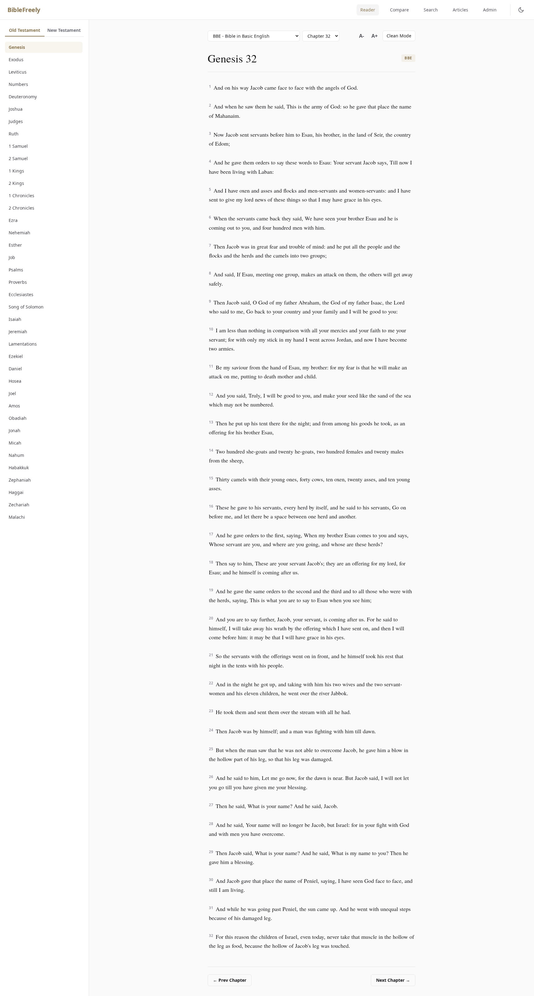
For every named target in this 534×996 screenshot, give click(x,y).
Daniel (15, 369)
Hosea (15, 381)
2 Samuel (18, 158)
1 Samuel (18, 146)
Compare (399, 10)
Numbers (18, 84)
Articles (460, 10)
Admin (490, 10)
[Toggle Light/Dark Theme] (521, 9)
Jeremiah (18, 331)
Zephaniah (20, 480)
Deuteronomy (23, 97)
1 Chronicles (21, 195)
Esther (15, 245)
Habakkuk (19, 467)
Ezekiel (16, 356)
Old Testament (24, 30)
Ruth (14, 134)
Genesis (17, 47)
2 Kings (16, 183)
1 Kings (16, 171)
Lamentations (23, 344)
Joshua (16, 109)
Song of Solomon (26, 307)
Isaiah (15, 319)
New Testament (64, 30)
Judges (16, 121)
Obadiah (18, 418)
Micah (15, 443)
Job (12, 257)
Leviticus (18, 72)
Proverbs (18, 282)
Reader (367, 10)
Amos (14, 406)
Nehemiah (19, 233)
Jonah (14, 430)
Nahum (16, 455)
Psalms (16, 270)
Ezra (13, 220)
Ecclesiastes (21, 294)
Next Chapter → (393, 980)
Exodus (16, 59)
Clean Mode (399, 36)
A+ (374, 35)
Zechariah (19, 505)
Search (431, 10)
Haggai (16, 492)
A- (361, 35)
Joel (12, 393)
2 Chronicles (21, 208)
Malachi (17, 517)
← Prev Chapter (229, 980)
